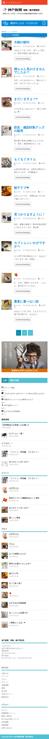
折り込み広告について (10, 719)
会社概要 (5, 722)
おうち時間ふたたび (17, 553)
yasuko (18, 46)
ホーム (4, 710)
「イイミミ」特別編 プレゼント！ (24, 452)
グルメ (42, 192)
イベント (5, 676)
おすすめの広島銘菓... (12, 411)
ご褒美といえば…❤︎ (17, 622)
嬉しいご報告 (14, 517)
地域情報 (42, 46)
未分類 (4, 691)
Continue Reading (23, 59)
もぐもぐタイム (25, 159)
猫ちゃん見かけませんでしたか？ (29, 70)
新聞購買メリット (9, 713)
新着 (3, 688)
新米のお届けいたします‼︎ (20, 563)
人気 (5, 380)
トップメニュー (13, 2)
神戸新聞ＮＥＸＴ (11, 405)
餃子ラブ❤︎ (21, 187)
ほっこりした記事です (18, 612)
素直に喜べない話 (26, 301)
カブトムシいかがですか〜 (29, 244)
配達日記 (5, 697)
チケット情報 (9, 388)
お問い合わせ (7, 728)
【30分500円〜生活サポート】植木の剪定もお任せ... (24, 393)
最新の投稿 (14, 380)
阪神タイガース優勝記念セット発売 (24, 498)
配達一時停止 (7, 716)
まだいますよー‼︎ (25, 99)
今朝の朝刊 (21, 42)
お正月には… (14, 488)
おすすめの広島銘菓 (17, 603)
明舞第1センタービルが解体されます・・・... (22, 399)
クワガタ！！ (7, 443)
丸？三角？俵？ (15, 583)
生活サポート (7, 694)
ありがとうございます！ (19, 461)
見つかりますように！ (29, 214)
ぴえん (12, 544)
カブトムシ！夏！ (16, 433)
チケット (5, 682)
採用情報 (5, 725)
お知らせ (42, 76)
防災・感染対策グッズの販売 (29, 129)
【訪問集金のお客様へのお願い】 (16, 425)
